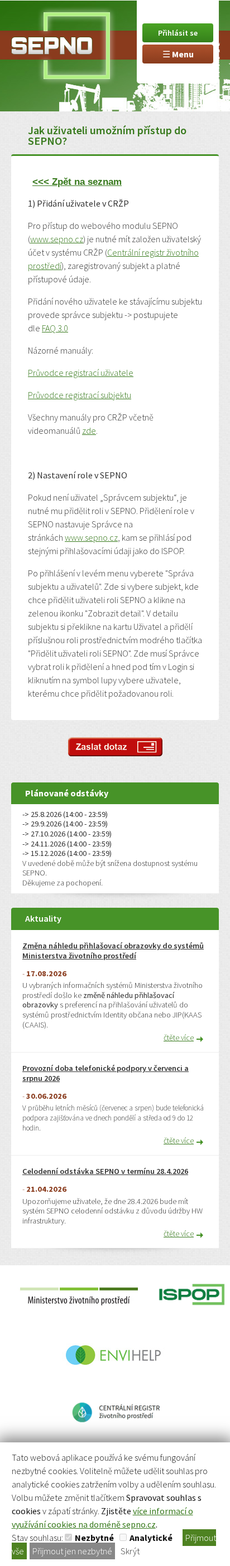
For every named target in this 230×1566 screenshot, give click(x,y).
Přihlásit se (178, 33)
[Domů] (58, 43)
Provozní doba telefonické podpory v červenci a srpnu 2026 (105, 1073)
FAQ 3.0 (55, 328)
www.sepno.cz (56, 238)
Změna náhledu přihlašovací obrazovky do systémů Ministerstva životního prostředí (113, 951)
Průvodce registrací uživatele (80, 372)
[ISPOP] (191, 1318)
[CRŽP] (115, 1436)
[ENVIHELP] (115, 1378)
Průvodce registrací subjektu (79, 394)
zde (89, 430)
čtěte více (179, 1037)
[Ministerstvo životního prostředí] (80, 1318)
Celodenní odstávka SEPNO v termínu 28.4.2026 (105, 1171)
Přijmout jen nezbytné (72, 1551)
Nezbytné (94, 1537)
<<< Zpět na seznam (77, 181)
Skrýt (130, 1551)
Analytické (151, 1537)
